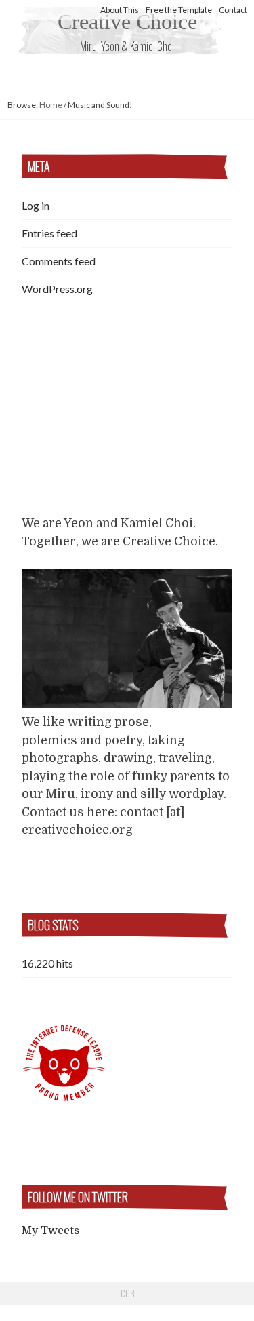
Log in (35, 205)
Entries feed (49, 233)
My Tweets (50, 1231)
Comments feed (59, 260)
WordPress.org (57, 288)
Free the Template (179, 10)
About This (119, 10)
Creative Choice (127, 21)
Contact (233, 10)
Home (50, 105)
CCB (127, 1293)
